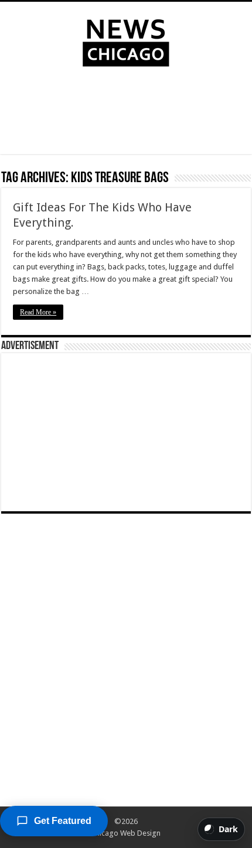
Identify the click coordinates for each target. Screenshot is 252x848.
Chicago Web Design (126, 833)
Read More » (38, 312)
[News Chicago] (126, 40)
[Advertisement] (126, 113)
